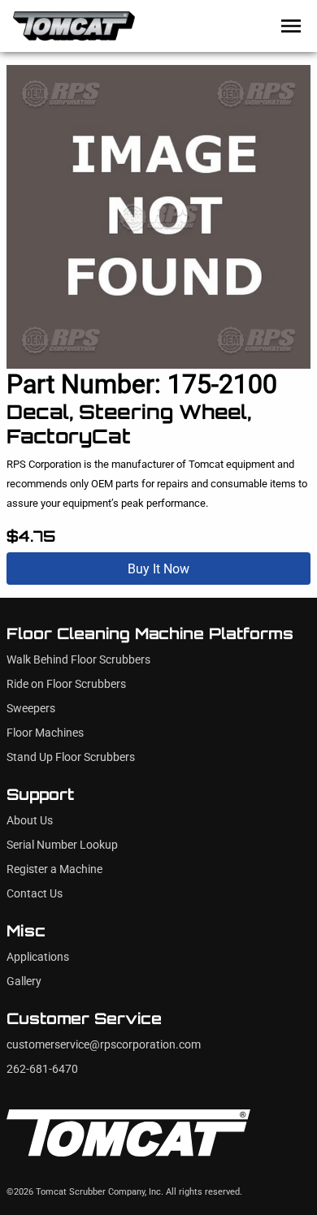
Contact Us (35, 894)
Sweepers (31, 709)
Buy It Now (158, 569)
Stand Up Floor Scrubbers (71, 757)
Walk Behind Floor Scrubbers (78, 660)
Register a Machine (54, 869)
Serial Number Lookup (62, 845)
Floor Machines (45, 733)
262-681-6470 (42, 1069)
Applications (38, 957)
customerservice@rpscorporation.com (104, 1045)
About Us (30, 821)
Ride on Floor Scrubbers (66, 684)
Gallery (24, 981)
